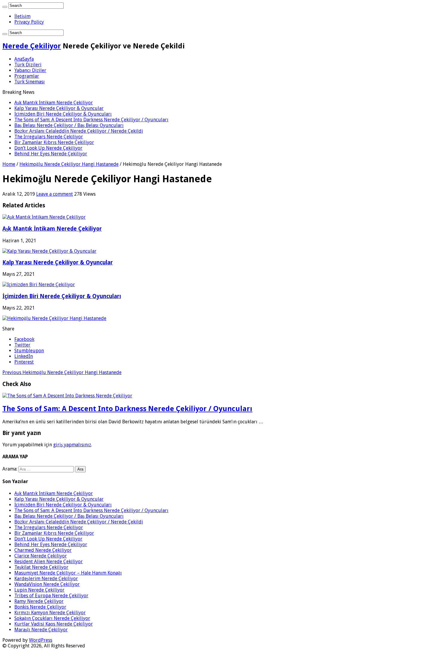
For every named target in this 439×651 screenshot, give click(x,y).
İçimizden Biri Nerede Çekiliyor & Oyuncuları (63, 114)
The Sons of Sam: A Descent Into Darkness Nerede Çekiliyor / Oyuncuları (91, 119)
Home (8, 164)
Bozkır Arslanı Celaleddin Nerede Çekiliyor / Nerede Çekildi (78, 131)
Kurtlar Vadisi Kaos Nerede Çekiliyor (53, 624)
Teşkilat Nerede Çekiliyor (41, 567)
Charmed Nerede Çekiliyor (43, 550)
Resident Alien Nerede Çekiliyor (48, 561)
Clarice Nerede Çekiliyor (40, 556)
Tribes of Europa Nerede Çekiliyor (51, 595)
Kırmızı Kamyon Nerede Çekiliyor (50, 612)
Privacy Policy (29, 22)
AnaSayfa (24, 59)
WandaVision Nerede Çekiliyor (47, 584)
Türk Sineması (29, 82)
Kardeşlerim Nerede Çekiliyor (46, 578)
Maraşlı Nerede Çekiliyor (41, 629)
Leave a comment (54, 194)
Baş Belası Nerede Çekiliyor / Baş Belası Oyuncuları (69, 125)
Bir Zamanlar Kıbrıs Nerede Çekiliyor (54, 142)
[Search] (4, 7)
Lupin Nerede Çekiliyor (39, 590)
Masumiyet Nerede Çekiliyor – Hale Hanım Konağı (68, 573)
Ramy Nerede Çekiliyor (39, 601)
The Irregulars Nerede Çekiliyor (48, 137)
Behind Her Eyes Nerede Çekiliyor (50, 154)
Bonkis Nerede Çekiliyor (40, 607)
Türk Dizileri (28, 65)
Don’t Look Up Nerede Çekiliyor (48, 148)
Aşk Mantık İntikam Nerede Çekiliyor (53, 102)
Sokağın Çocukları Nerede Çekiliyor (52, 618)
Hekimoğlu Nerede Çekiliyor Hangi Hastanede (69, 164)
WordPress (40, 640)
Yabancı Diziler (30, 70)
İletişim (22, 16)
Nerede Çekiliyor (31, 46)
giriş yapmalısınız (72, 445)
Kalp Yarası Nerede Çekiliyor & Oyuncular (59, 108)
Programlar (26, 76)
